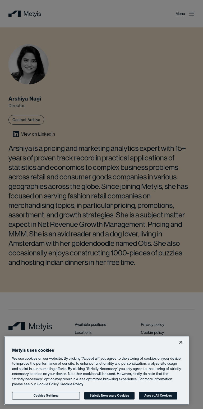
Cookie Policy (72, 384)
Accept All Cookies (158, 395)
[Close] (181, 342)
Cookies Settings (46, 395)
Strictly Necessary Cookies (109, 395)
